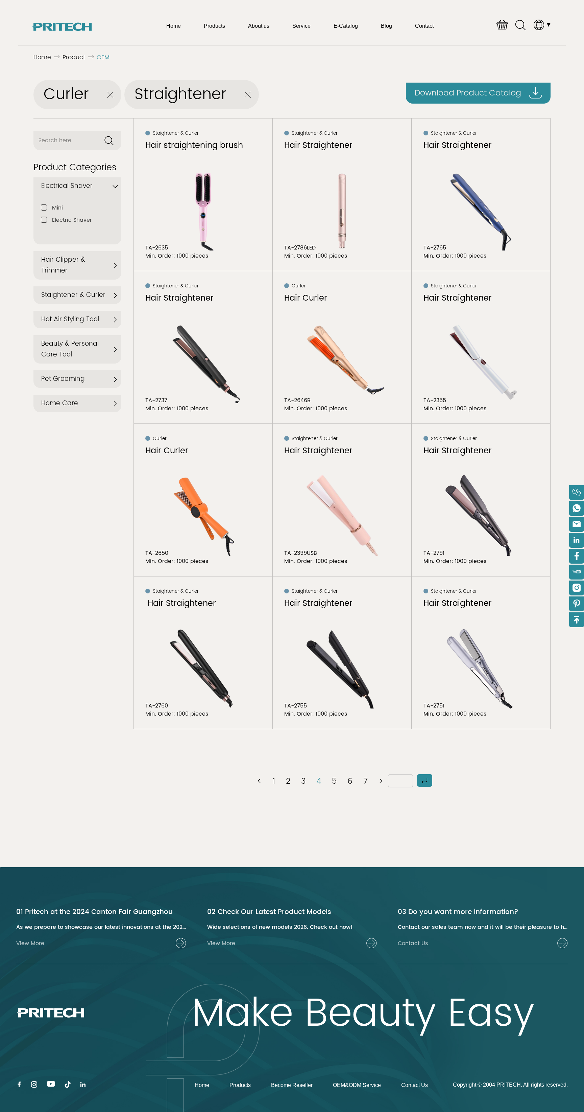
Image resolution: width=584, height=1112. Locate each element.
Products (214, 26)
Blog (386, 26)
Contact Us (414, 1085)
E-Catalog (346, 26)
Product (74, 57)
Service (301, 26)
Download (468, 93)
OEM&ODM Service (357, 1085)
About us (258, 26)
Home (173, 26)
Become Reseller (292, 1085)
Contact (424, 26)
